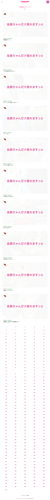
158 (25, 424)
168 (25, 430)
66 (6, 367)
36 (6, 348)
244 (34, 477)
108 (25, 392)
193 (25, 445)
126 (6, 405)
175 (44, 433)
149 (34, 417)
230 (44, 467)
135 (44, 408)
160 (44, 424)
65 (43, 364)
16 (6, 336)
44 (34, 352)
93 (25, 383)
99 (34, 386)
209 (34, 455)
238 (25, 474)
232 (15, 470)
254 (34, 483)
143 (25, 414)
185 (44, 439)
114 (34, 395)
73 (25, 370)
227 (15, 467)
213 (25, 458)
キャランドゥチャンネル (25, 2)
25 (43, 339)
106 (6, 392)
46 (6, 355)
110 (44, 392)
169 (34, 430)
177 (15, 436)
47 (15, 355)
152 (15, 420)
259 (34, 486)
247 (15, 480)
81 (6, 377)
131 (6, 408)
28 (25, 342)
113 (25, 395)
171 (6, 433)
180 (44, 436)
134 (34, 408)
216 (6, 461)
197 (15, 449)
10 (43, 330)
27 (15, 342)
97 (15, 386)
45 (43, 352)
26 (6, 342)
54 (34, 358)
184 (34, 439)
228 (25, 467)
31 (6, 345)
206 (6, 455)
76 (6, 373)
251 (6, 483)
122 (15, 402)
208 (25, 455)
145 (44, 414)
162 (15, 427)
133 (25, 408)
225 (44, 464)
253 (25, 483)
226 (6, 467)
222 (15, 464)
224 (34, 464)
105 (44, 389)
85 (43, 377)
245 (44, 477)
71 (6, 370)
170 (44, 430)
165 (44, 427)
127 (15, 405)
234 (34, 470)
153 (25, 420)
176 (6, 436)
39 (34, 348)
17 (15, 336)
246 (6, 480)
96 (6, 386)
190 (44, 442)
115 (44, 395)
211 (6, 458)
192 (15, 445)
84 (34, 377)
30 (43, 342)
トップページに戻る (25, 495)
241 (6, 477)
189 (34, 442)
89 (34, 380)
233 (25, 470)
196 (6, 449)
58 (25, 361)
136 (6, 411)
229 (34, 467)
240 (44, 474)
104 (34, 389)
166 (6, 430)
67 (15, 367)
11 (6, 333)
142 (15, 414)
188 (25, 442)
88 (25, 380)
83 (25, 377)
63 (25, 364)
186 (6, 442)
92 (15, 383)
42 (15, 352)
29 (34, 342)
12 (15, 333)
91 (6, 383)
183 (25, 439)
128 (25, 405)
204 (34, 452)
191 (6, 445)
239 (34, 474)
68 (25, 367)
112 (15, 395)
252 (15, 483)
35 (43, 345)
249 (34, 480)
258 (25, 486)
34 (34, 345)
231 (6, 470)
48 (25, 355)
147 (15, 417)
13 (25, 333)
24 (34, 339)
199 (34, 449)
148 (25, 417)
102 (15, 389)
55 (43, 358)
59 (34, 361)
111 (6, 395)
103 (25, 389)
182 (15, 439)
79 (34, 373)
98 (25, 386)
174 (34, 433)
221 (6, 464)
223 (25, 464)
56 (6, 361)
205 (44, 452)
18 (25, 336)
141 (6, 414)
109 (34, 392)
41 (6, 352)
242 (15, 477)
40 (43, 348)
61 (6, 364)
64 (34, 364)
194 (34, 445)
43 (25, 352)
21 (6, 339)
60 (43, 361)
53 (25, 358)
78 (25, 373)
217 (15, 461)
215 (44, 458)
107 (15, 392)
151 (6, 420)
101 (6, 389)
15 (43, 333)
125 (44, 402)
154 (34, 420)
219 (34, 461)
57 (15, 361)
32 (15, 345)
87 (15, 380)
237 (15, 474)
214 (34, 458)
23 (25, 339)
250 (44, 480)
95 (43, 383)
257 (15, 486)
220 (44, 461)
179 (34, 436)
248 (25, 480)
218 (25, 461)
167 (15, 430)
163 (25, 427)
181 (6, 439)
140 (44, 411)
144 (34, 414)
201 (6, 452)
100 (44, 386)
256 (6, 486)
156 (6, 424)
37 (15, 348)
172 (15, 433)
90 (43, 380)
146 (6, 417)
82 (15, 377)
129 (34, 405)
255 (44, 483)
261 (6, 489)
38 (25, 348)
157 (15, 424)
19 (34, 336)
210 (44, 455)
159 (34, 424)
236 (6, 474)
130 (44, 405)
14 (34, 333)
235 (44, 470)
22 (15, 339)
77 (15, 373)
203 (25, 452)
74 (34, 370)
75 (43, 370)
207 (15, 455)
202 (15, 452)
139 (34, 411)
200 (44, 449)
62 (15, 364)
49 (34, 355)
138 (25, 411)
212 (15, 458)
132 (15, 408)
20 (43, 336)
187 (15, 442)
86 (6, 380)
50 (43, 355)
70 (43, 367)
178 (25, 436)
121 (6, 402)
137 (15, 411)
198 (25, 449)
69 (34, 367)
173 (25, 433)
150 (44, 417)
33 (25, 345)
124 (34, 402)
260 (44, 486)
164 (34, 427)
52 (15, 358)
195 (44, 445)
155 (44, 420)
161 (6, 427)
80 (43, 373)
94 (34, 383)
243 (25, 477)
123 (25, 402)
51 (6, 358)
